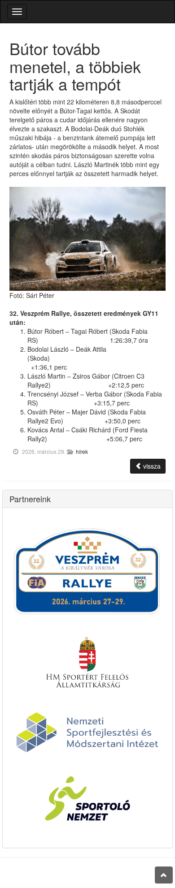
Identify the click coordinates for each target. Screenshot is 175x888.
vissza (151, 465)
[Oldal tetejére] (164, 875)
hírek (82, 451)
